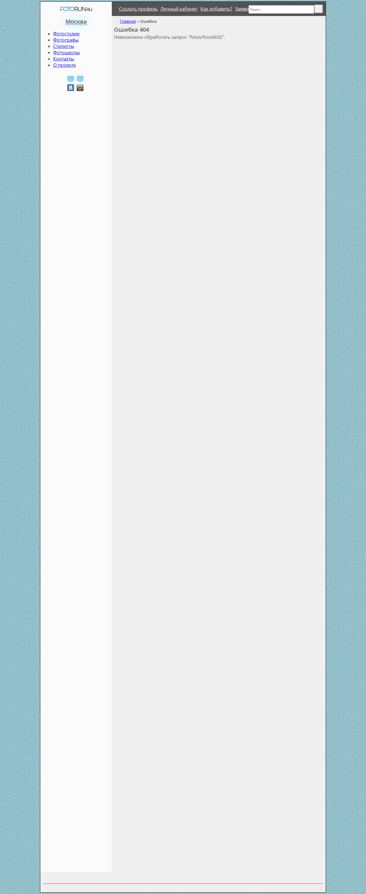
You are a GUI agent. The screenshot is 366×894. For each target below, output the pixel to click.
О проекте (64, 65)
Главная (128, 21)
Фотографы (66, 40)
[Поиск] (318, 9)
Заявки (242, 9)
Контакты (63, 59)
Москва (76, 21)
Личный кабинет (179, 9)
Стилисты (63, 46)
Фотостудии (66, 34)
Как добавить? (216, 9)
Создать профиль (138, 9)
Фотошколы (66, 52)
